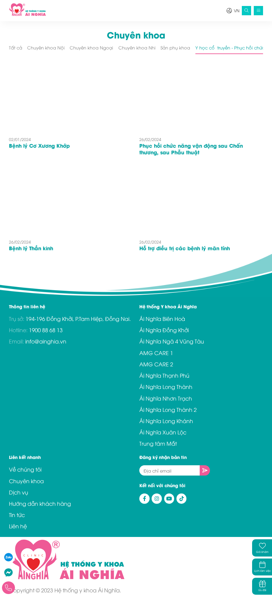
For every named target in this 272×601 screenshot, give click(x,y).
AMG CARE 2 (156, 364)
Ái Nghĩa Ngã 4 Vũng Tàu (171, 341)
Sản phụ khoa (175, 47)
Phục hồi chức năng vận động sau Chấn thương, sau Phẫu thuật (191, 149)
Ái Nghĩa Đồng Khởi (164, 330)
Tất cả (15, 47)
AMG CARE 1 (156, 352)
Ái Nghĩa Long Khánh (166, 420)
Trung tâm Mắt (158, 443)
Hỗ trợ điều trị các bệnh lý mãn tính (184, 248)
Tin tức (17, 514)
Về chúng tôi (25, 469)
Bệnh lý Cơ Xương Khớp (39, 145)
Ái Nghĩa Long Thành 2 (168, 409)
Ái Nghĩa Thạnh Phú (164, 375)
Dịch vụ (18, 492)
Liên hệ (18, 526)
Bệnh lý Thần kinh (31, 248)
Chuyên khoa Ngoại (91, 47)
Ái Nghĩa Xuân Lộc (162, 432)
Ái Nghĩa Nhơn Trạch (165, 398)
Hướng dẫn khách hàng (40, 503)
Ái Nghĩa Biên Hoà (162, 318)
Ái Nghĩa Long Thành (165, 386)
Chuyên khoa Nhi (137, 47)
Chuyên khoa (26, 481)
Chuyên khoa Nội (46, 47)
